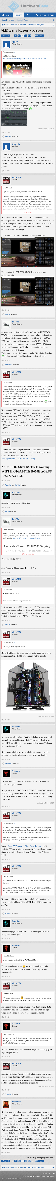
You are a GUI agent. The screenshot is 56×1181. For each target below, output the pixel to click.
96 (16, 36)
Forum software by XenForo (11, 1178)
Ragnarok (8, 136)
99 (26, 36)
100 (29, 36)
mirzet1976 (16, 177)
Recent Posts (22, 20)
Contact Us (46, 1173)
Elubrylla (16, 144)
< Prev (3, 36)
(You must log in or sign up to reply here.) (41, 1158)
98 (22, 36)
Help (53, 1173)
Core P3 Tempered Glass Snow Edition (24, 846)
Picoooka (8, 485)
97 (19, 36)
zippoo (15, 42)
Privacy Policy (40, 1176)
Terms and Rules (28, 1176)
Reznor (7, 511)
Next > (41, 36)
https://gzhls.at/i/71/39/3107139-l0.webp (18, 458)
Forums (18, 15)
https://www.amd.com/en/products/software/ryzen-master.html (24, 58)
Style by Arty (51, 1176)
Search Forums (7, 20)
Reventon (16, 492)
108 (36, 36)
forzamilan (16, 1102)
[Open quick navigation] (53, 25)
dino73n (7, 314)
